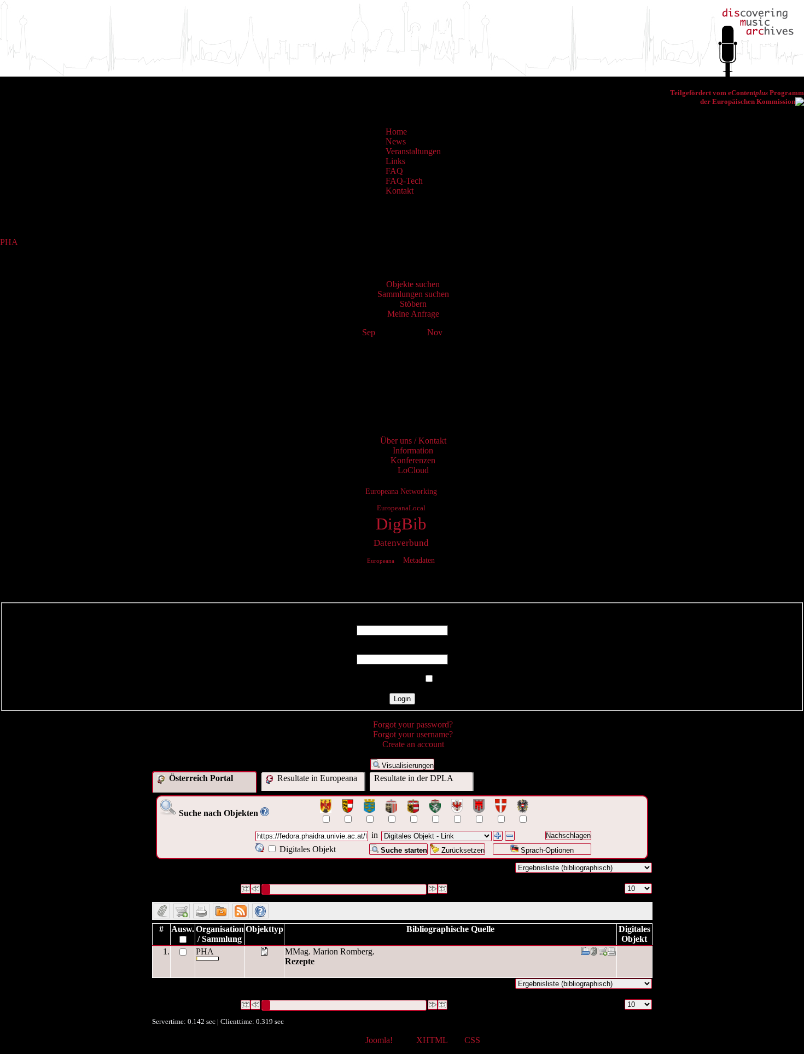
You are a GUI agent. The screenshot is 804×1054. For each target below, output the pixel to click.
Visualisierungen (407, 765)
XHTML (431, 1040)
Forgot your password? (413, 724)
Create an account (413, 744)
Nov (434, 332)
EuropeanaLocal (401, 508)
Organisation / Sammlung (220, 934)
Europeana (380, 560)
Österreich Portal (200, 778)
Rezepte (299, 961)
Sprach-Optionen (546, 850)
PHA (9, 242)
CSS (472, 1040)
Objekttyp (264, 929)
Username (402, 620)
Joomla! (379, 1040)
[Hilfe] (264, 813)
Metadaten (419, 560)
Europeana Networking (401, 491)
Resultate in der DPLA (413, 778)
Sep (368, 332)
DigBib (401, 524)
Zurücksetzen (462, 850)
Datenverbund (401, 543)
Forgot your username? (413, 734)
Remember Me (395, 679)
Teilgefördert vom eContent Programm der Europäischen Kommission (737, 97)
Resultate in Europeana (316, 778)
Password (402, 649)
